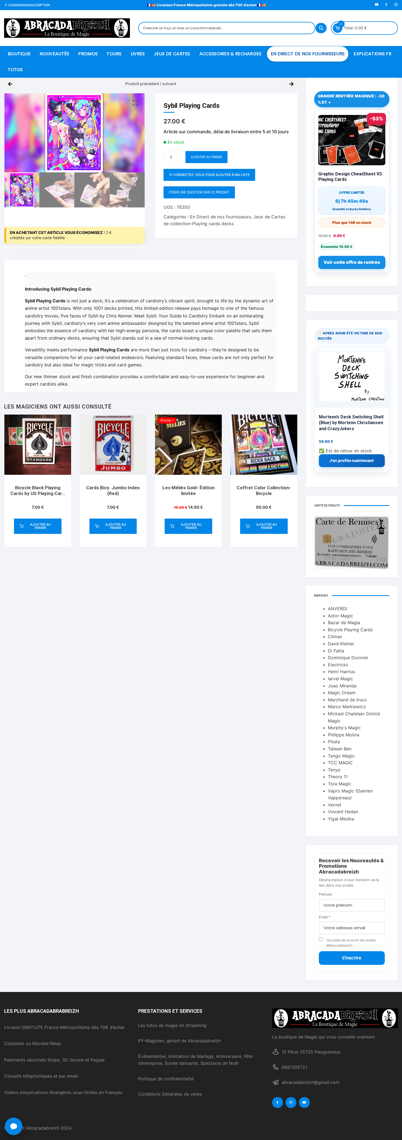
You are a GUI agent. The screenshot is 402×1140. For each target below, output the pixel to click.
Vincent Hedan (343, 811)
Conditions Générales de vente (170, 1094)
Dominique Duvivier (348, 657)
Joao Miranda (342, 685)
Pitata (334, 741)
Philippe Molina (343, 734)
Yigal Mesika (341, 818)
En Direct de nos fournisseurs (308, 54)
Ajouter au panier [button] (40, 526)
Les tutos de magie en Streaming (172, 1025)
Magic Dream (342, 692)
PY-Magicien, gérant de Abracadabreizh (179, 1040)
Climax (335, 636)
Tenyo (334, 769)
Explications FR (372, 54)
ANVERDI (337, 608)
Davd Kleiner (341, 643)
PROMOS (88, 54)
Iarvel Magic (340, 678)
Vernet (334, 805)
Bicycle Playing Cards (350, 629)
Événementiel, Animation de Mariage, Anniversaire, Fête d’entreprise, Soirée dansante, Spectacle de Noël (195, 1060)
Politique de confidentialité (166, 1078)
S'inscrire (351, 958)
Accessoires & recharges (230, 54)
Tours (114, 54)
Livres (138, 54)
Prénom (325, 894)
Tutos (15, 69)
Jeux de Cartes (172, 54)
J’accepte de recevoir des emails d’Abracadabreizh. (351, 942)
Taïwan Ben (339, 748)
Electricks (338, 664)
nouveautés (54, 54)
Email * (325, 917)
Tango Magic (341, 756)
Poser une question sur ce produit (199, 192)
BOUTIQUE (19, 54)
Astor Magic (340, 615)
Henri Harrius (341, 671)
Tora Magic (339, 783)
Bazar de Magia (344, 622)
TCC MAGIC (340, 762)
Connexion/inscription (28, 5)
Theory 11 (338, 776)
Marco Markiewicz (347, 706)
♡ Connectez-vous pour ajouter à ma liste (209, 175)
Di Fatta (336, 650)
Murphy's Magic (344, 727)
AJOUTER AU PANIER (206, 157)
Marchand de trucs (347, 699)
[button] (135, 103)
